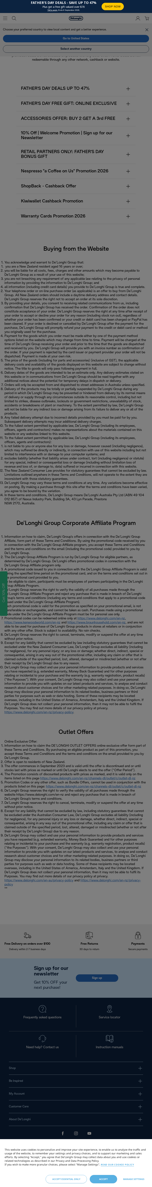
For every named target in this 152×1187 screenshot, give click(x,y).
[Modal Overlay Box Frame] (76, 6)
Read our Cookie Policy (117, 1164)
